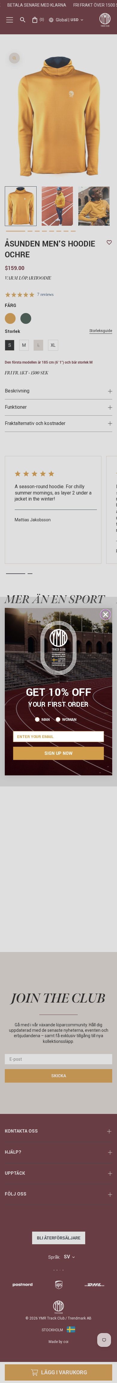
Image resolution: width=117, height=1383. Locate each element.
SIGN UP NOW (58, 753)
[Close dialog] (105, 614)
